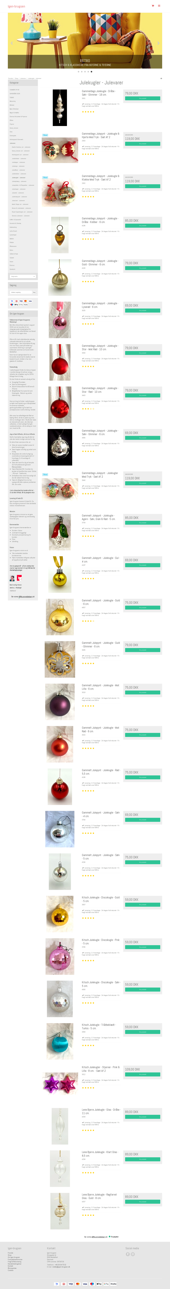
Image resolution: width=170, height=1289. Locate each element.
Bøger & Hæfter (14, 113)
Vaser (11, 262)
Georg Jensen (14, 128)
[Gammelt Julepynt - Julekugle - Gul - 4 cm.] (59, 575)
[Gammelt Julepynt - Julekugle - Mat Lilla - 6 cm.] (59, 703)
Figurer (12, 124)
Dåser (11, 120)
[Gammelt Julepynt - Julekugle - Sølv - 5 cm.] (59, 872)
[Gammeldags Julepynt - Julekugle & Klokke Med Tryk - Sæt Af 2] (59, 193)
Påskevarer (13, 246)
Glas (11, 132)
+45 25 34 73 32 (60, 1265)
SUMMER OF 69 (14, 90)
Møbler (12, 239)
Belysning (13, 101)
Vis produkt (142, 98)
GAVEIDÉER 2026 (15, 94)
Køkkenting (13, 227)
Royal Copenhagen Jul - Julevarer (22, 212)
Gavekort (12, 269)
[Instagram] (132, 1254)
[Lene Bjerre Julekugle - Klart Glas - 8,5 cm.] (59, 1169)
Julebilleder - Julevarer (19, 159)
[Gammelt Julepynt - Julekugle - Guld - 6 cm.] (59, 618)
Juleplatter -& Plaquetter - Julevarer (23, 185)
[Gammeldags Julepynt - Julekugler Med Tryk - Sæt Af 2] (59, 490)
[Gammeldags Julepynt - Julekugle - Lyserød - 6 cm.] (59, 321)
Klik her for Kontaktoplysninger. (22, 569)
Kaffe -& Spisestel (15, 220)
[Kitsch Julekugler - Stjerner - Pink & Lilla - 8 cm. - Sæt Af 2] (59, 1085)
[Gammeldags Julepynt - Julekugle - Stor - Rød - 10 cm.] (59, 406)
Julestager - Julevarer (19, 189)
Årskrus (12, 265)
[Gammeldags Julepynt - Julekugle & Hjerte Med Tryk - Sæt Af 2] (59, 151)
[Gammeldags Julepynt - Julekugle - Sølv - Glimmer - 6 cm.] (59, 448)
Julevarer (12, 143)
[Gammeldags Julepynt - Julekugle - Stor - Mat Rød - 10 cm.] (59, 363)
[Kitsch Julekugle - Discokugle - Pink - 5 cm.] (59, 957)
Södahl (12, 258)
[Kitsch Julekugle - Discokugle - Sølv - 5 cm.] (59, 1000)
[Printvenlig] (161, 78)
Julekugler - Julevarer (18, 178)
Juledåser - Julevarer (18, 170)
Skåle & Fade (14, 254)
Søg (34, 292)
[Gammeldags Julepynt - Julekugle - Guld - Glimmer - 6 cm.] (59, 278)
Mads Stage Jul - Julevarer (20, 204)
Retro (11, 250)
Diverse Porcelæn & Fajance (18, 117)
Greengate (13, 136)
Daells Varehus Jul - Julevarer (21, 147)
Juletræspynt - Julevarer (19, 197)
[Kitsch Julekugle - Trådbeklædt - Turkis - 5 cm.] (59, 1042)
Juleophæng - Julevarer (19, 181)
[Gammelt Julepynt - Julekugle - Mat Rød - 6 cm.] (59, 745)
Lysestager (13, 235)
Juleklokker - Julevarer (19, 174)
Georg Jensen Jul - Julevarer (21, 151)
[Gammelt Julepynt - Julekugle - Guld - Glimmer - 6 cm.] (59, 660)
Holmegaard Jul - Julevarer (20, 155)
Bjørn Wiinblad (14, 109)
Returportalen (16, 467)
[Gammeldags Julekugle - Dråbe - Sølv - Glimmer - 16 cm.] (59, 108)
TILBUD (12, 97)
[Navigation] (159, 5)
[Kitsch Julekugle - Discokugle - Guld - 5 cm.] (59, 915)
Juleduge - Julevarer (18, 166)
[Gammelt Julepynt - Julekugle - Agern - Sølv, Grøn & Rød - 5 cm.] (59, 533)
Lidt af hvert (13, 231)
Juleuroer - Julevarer (18, 201)
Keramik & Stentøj (15, 223)
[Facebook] (127, 1254)
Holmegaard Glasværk (16, 139)
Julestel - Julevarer (18, 193)
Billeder (12, 105)
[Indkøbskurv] (152, 5)
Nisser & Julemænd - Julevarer (21, 208)
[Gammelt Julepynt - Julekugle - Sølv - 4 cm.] (59, 830)
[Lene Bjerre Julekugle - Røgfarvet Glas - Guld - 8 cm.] (59, 1212)
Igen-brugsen (16, 6)
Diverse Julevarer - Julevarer (21, 216)
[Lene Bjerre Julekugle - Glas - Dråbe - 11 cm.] (59, 1127)
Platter (12, 242)
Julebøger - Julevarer (18, 162)
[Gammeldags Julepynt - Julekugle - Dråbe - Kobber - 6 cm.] (59, 236)
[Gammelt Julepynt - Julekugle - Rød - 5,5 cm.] (59, 788)
